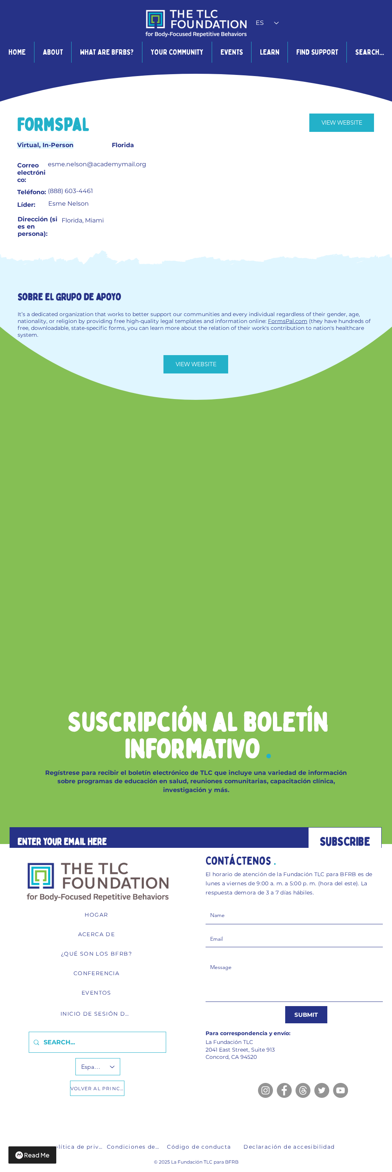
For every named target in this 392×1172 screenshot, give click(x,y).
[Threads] (303, 1090)
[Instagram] (265, 1090)
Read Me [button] (36, 1155)
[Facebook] (284, 1090)
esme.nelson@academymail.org (97, 164)
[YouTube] (340, 1090)
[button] (52, 52)
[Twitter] (321, 1090)
